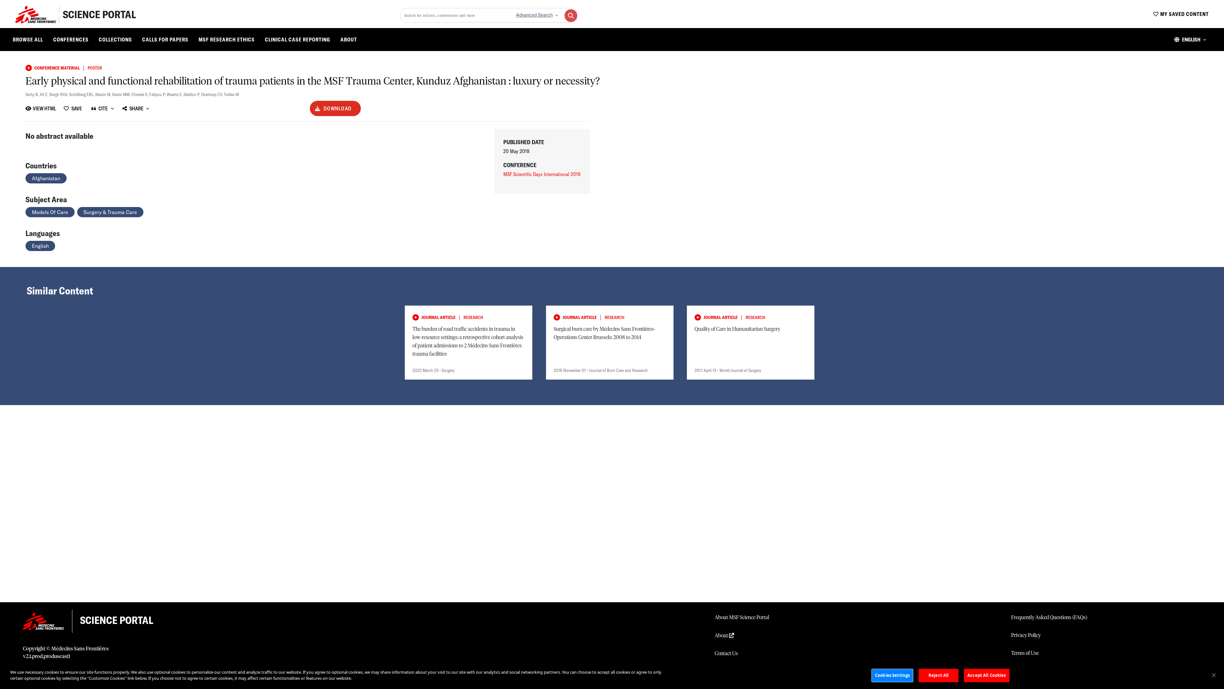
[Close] (1214, 675)
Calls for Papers (165, 39)
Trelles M (231, 94)
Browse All (28, 39)
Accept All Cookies (986, 675)
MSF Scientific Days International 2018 (541, 174)
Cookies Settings (892, 675)
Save (76, 108)
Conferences (71, 39)
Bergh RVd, (59, 94)
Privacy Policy (1026, 635)
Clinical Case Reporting (297, 39)
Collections (115, 39)
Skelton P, (192, 94)
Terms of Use (1025, 653)
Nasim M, (103, 94)
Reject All (939, 675)
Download (338, 108)
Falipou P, (158, 94)
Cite (103, 108)
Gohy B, (33, 94)
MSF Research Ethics (227, 39)
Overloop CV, (212, 94)
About (348, 39)
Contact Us (726, 653)
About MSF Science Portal (742, 617)
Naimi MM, (121, 94)
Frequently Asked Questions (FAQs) (1049, 617)
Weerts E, (175, 94)
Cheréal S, (140, 94)
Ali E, (44, 94)
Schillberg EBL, (82, 94)
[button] (1190, 39)
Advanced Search (534, 15)
